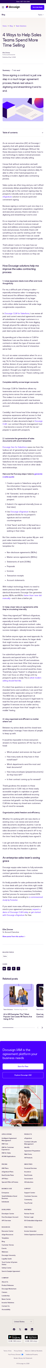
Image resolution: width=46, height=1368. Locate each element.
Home (5, 26)
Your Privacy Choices (14, 1354)
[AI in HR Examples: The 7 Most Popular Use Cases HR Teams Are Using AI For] (18, 995)
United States (19, 1321)
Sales (5, 956)
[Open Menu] (3, 7)
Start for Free (23, 1066)
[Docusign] (13, 7)
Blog (11, 26)
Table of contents (10, 132)
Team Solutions (21, 26)
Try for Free (37, 7)
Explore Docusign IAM (23, 1075)
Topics (40, 15)
